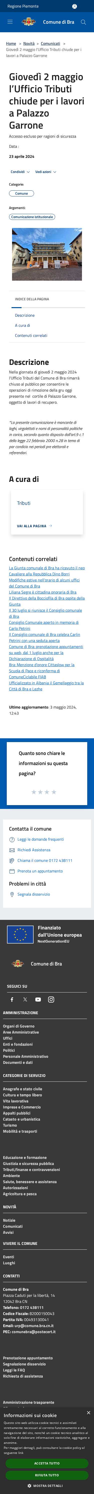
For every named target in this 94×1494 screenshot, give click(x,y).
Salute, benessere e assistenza (30, 1182)
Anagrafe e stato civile (22, 1089)
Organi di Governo (19, 1026)
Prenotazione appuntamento (28, 1358)
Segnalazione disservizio (24, 1364)
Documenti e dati (18, 1062)
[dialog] (47, 1451)
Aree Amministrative (21, 1032)
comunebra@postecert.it (34, 1332)
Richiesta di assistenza (23, 1376)
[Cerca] (83, 22)
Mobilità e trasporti (20, 1131)
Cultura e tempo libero (22, 1095)
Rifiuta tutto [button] (47, 1475)
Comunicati (50, 43)
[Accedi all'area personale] (74, 6)
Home (11, 43)
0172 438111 (32, 1307)
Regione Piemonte (23, 6)
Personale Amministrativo (25, 1056)
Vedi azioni (43, 171)
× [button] (88, 1413)
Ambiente (11, 1176)
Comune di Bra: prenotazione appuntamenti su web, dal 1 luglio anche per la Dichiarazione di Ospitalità (46, 652)
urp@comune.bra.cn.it (34, 1326)
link (20, 1453)
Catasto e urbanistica (21, 1119)
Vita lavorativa (15, 1101)
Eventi (8, 1257)
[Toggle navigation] (10, 22)
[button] (47, 1485)
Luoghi (9, 1263)
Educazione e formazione (25, 1157)
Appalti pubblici (16, 1113)
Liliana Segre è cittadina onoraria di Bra (42, 592)
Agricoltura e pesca (20, 1194)
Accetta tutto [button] (47, 1463)
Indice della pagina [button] (32, 299)
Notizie (9, 1220)
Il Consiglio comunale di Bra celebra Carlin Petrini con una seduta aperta (44, 637)
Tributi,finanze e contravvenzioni (31, 1169)
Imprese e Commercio (22, 1107)
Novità (29, 43)
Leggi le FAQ (14, 1370)
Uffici (7, 1038)
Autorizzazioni (15, 1188)
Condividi (18, 171)
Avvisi (8, 1232)
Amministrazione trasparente (28, 1402)
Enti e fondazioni (18, 1044)
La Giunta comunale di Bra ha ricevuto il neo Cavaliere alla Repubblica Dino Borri (47, 571)
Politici (9, 1050)
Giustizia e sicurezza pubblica (28, 1163)
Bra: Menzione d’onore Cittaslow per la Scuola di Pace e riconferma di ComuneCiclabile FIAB (41, 671)
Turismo (10, 1125)
